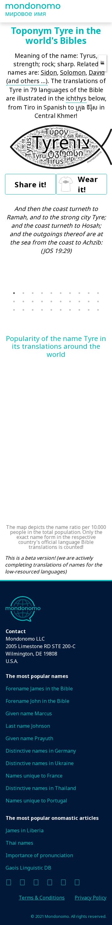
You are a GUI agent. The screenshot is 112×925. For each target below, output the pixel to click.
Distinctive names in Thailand (41, 788)
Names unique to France (34, 775)
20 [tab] (98, 301)
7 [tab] (70, 293)
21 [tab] (14, 310)
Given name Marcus (29, 713)
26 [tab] (61, 310)
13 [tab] (33, 301)
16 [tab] (61, 301)
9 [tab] (89, 293)
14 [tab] (42, 301)
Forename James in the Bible (39, 688)
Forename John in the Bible (37, 701)
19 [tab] (89, 301)
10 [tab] (98, 293)
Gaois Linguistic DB (28, 867)
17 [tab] (70, 301)
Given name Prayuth (29, 738)
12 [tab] (23, 301)
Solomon (73, 72)
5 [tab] (51, 293)
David (97, 72)
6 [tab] (61, 293)
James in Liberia (25, 830)
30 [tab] (98, 310)
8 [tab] (79, 293)
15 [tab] (51, 301)
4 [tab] (42, 293)
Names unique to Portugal (36, 800)
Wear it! (87, 184)
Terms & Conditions (42, 897)
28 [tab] (79, 310)
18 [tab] (79, 301)
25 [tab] (51, 310)
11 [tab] (14, 301)
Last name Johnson (28, 725)
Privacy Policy (90, 897)
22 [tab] (23, 310)
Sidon (49, 72)
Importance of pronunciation (39, 855)
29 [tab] (89, 310)
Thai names (19, 842)
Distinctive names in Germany (41, 750)
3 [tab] (33, 293)
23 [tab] (33, 310)
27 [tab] (70, 310)
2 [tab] (23, 293)
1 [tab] (14, 293)
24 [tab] (42, 310)
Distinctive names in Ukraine (40, 763)
